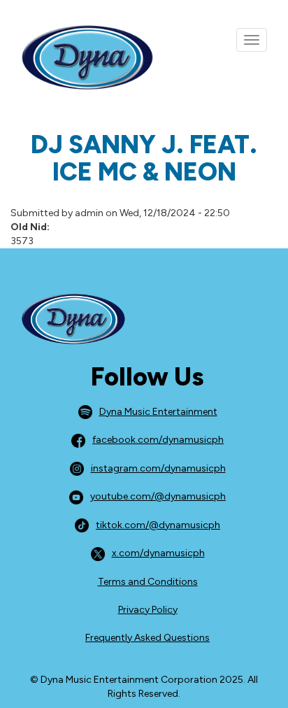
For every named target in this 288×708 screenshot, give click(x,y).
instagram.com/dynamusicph (158, 468)
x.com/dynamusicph (158, 553)
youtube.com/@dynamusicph (158, 496)
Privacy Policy (148, 610)
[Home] (77, 58)
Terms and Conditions (148, 582)
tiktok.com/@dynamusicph (158, 525)
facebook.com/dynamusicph (158, 440)
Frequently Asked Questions (147, 638)
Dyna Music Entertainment (158, 412)
